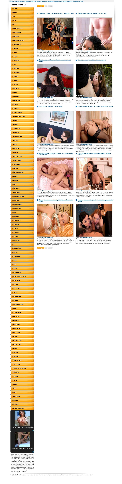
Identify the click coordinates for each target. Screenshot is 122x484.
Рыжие (14, 308)
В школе (15, 84)
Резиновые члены (17, 304)
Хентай (14, 384)
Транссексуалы (17, 360)
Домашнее (15, 132)
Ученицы (15, 376)
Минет (14, 212)
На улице (15, 236)
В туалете (15, 80)
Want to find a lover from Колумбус (22, 427)
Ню (13, 244)
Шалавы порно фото (47, 51)
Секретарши (16, 328)
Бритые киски (16, 32)
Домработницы (17, 136)
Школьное (15, 404)
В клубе (14, 56)
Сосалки (15, 336)
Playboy (14, 12)
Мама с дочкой (17, 204)
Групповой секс (17, 112)
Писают (14, 260)
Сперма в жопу (17, 340)
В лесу (14, 64)
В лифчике (15, 68)
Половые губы (16, 272)
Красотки (15, 176)
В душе (14, 52)
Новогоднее (15, 240)
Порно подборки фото (19, 276)
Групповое (15, 108)
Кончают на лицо (17, 172)
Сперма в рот (16, 344)
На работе (15, 232)
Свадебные (15, 320)
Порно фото (16, 280)
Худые (14, 388)
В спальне (15, 76)
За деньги (15, 152)
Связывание (16, 324)
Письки (14, 268)
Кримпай (15, 180)
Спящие (14, 348)
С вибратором (16, 312)
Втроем (14, 92)
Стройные (15, 356)
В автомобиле (16, 44)
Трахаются (15, 372)
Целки (14, 392)
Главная (14, 8)
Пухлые (14, 292)
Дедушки (15, 124)
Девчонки (15, 120)
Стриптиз (15, 352)
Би (13, 24)
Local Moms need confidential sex (22, 448)
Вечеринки (15, 88)
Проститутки (16, 288)
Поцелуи (15, 284)
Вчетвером (15, 96)
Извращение (16, 164)
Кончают (15, 168)
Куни (14, 184)
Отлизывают (16, 256)
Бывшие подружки (18, 40)
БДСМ (14, 20)
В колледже (15, 60)
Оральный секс (17, 248)
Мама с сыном (16, 208)
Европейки (15, 148)
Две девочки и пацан (18, 116)
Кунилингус (16, 188)
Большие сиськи (17, 28)
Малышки (15, 200)
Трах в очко (16, 364)
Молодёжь (15, 216)
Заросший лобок (17, 156)
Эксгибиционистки (18, 408)
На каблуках (16, 220)
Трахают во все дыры (19, 368)
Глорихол (15, 104)
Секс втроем (16, 332)
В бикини (15, 48)
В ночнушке (16, 72)
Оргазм (14, 252)
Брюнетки (15, 36)
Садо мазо (15, 316)
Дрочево (15, 140)
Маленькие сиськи (18, 196)
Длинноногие (16, 128)
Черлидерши (16, 396)
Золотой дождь (16, 160)
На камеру (15, 224)
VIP (13, 16)
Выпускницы (16, 100)
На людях (15, 228)
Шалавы (15, 400)
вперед (50, 6)
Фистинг (15, 380)
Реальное (15, 300)
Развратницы (16, 296)
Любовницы (16, 192)
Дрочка (14, 144)
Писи (14, 264)
